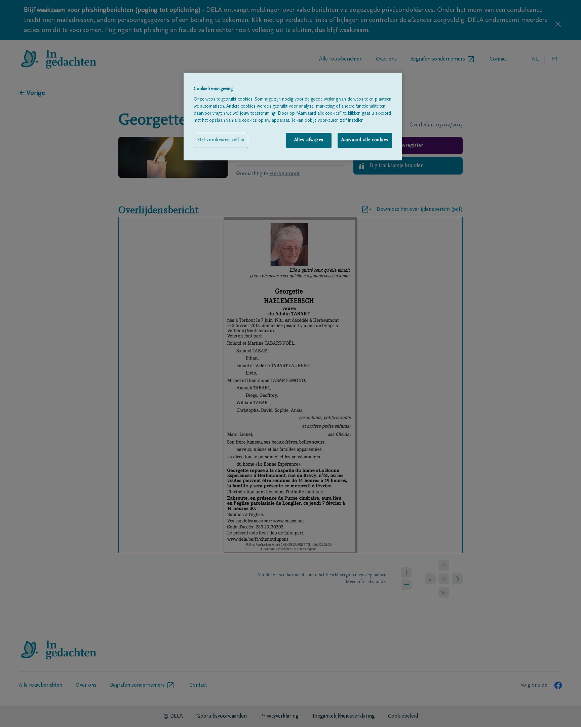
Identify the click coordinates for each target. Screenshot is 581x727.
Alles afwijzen (308, 140)
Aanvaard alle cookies (364, 140)
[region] (293, 116)
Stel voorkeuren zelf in (220, 140)
